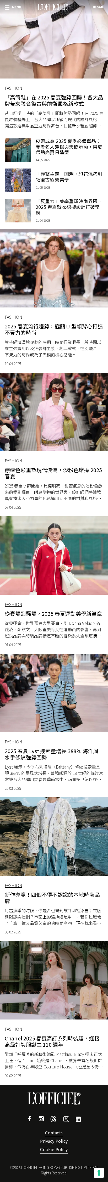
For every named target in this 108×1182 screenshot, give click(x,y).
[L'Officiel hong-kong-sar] (53, 7)
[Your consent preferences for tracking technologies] (99, 1173)
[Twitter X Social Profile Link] (53, 1120)
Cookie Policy (54, 1149)
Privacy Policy (54, 1141)
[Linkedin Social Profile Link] (78, 1120)
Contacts (54, 1132)
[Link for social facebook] (29, 1119)
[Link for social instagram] (41, 1119)
